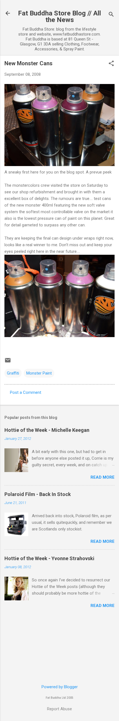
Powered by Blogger (60, 686)
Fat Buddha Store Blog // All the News (59, 16)
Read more (102, 477)
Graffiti (13, 373)
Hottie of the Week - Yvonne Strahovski (49, 558)
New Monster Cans (28, 63)
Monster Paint (39, 373)
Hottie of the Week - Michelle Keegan (46, 430)
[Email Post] (7, 362)
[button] (111, 64)
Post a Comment (25, 392)
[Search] (111, 15)
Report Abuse (59, 708)
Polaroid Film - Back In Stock (37, 494)
